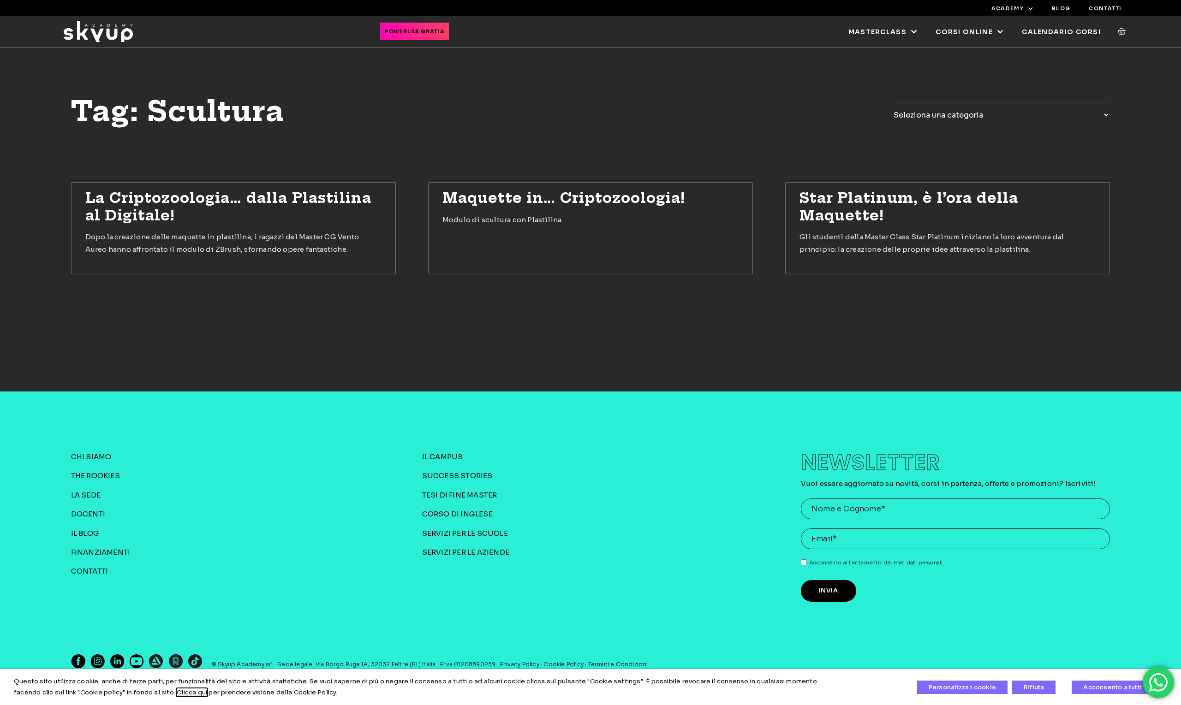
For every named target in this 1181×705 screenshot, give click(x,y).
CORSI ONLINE (964, 32)
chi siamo (91, 456)
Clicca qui (192, 692)
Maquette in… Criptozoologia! (564, 198)
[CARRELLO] (1117, 31)
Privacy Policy (519, 664)
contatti (89, 571)
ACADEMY (1007, 8)
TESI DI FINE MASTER (459, 495)
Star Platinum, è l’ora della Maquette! (908, 206)
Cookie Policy (563, 664)
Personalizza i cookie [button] (962, 687)
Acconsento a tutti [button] (1112, 687)
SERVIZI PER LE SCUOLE (465, 533)
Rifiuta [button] (1034, 687)
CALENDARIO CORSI (1061, 32)
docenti (88, 513)
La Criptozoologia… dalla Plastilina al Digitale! (228, 206)
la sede (86, 495)
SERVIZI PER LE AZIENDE (465, 552)
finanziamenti (101, 552)
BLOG (1061, 8)
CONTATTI (1105, 8)
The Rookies (95, 475)
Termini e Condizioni (618, 664)
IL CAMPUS (442, 456)
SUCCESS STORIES (457, 475)
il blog (85, 533)
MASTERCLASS (877, 32)
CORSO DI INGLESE (457, 513)
